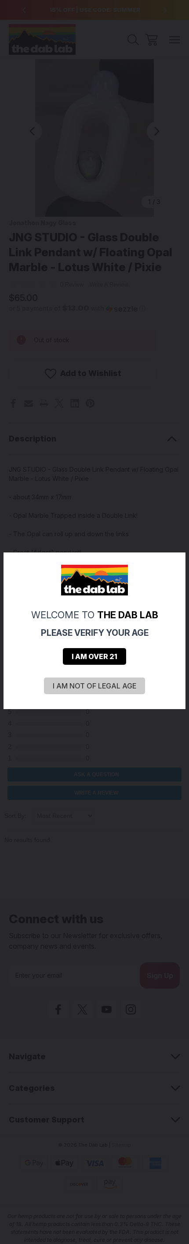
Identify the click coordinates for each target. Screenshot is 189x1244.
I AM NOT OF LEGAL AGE (94, 685)
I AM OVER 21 (94, 656)
